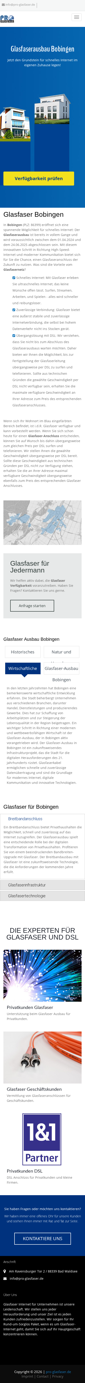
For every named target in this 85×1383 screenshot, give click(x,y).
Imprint (27, 1376)
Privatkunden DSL (24, 1171)
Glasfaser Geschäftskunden (34, 1089)
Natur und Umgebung (61, 653)
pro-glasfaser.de (58, 1371)
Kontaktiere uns (42, 1238)
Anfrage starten (32, 605)
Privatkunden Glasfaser (30, 1007)
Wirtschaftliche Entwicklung (22, 670)
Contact (43, 1376)
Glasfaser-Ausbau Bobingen (61, 670)
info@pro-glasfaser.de (20, 4)
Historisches (22, 652)
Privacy (57, 1376)
